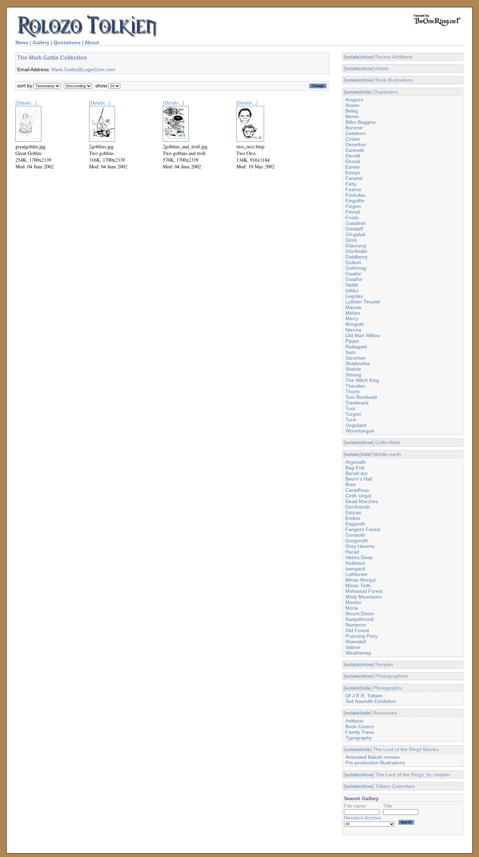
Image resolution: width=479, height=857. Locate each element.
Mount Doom (359, 613)
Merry (351, 318)
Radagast (356, 346)
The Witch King (362, 380)
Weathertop (358, 653)
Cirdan (352, 139)
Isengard (355, 568)
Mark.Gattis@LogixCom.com (83, 69)
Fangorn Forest (362, 529)
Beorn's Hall (358, 479)
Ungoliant (355, 425)
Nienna (353, 330)
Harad (352, 552)
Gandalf (354, 229)
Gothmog (355, 268)
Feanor (353, 189)
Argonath (355, 462)
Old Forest (357, 630)
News (21, 42)
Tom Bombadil (361, 397)
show (366, 57)
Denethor (355, 144)
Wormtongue (359, 431)
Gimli (351, 240)
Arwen (352, 105)
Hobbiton (355, 563)
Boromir (354, 127)
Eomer (352, 167)
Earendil (354, 150)
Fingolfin (354, 200)
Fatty (351, 184)
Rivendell (355, 641)
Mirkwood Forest (364, 591)
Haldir (351, 285)
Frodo (352, 217)
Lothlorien (356, 574)
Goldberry (356, 257)
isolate (352, 57)
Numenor (355, 625)
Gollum (353, 262)
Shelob (353, 369)
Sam (350, 352)
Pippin (352, 341)
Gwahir (353, 273)
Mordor (353, 602)
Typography (358, 738)
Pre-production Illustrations (375, 762)
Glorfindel (356, 251)
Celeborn (355, 133)
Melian (352, 313)
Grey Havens (360, 546)
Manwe (353, 307)
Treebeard (357, 403)
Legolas (354, 296)
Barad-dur (356, 473)
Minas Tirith (358, 585)
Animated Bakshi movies (372, 757)
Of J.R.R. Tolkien (364, 695)
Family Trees (359, 732)
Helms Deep (359, 557)
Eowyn (352, 172)
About (92, 42)
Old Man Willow (362, 335)
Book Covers (359, 726)
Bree (350, 484)
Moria (351, 608)
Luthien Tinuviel (362, 301)
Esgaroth (355, 524)
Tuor (350, 408)
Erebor (352, 518)
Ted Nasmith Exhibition (370, 701)
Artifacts (354, 721)
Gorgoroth (356, 540)
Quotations (67, 42)
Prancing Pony (361, 636)
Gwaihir (353, 279)
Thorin (352, 391)
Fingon (353, 206)
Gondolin (355, 535)
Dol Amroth (357, 507)
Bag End (354, 467)
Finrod (352, 212)
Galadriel (355, 223)
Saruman (355, 358)
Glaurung (355, 245)
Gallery (41, 42)
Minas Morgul (360, 580)
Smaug (353, 374)
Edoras (353, 512)
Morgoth (354, 324)
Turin (351, 419)
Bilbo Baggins (360, 122)
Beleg (351, 111)
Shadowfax (357, 363)
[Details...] (26, 102)
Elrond (352, 161)
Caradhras (357, 490)
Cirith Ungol (358, 495)
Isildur (352, 290)
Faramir (354, 178)
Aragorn (354, 99)
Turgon (353, 414)
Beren (352, 116)
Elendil (352, 156)
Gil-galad (355, 234)
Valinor (352, 647)
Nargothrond (359, 619)
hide (365, 92)
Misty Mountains (363, 597)
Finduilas (355, 195)
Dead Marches (361, 501)
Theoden (355, 386)
